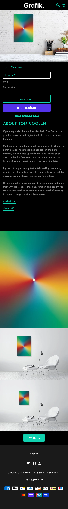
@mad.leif (8, 208)
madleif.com (9, 201)
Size (7, 75)
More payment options (27, 115)
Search (34, 453)
